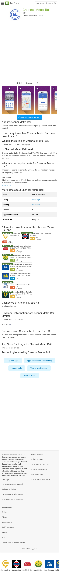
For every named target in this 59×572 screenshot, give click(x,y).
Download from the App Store (30, 117)
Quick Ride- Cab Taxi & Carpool (20, 255)
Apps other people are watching (39, 361)
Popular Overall (29, 376)
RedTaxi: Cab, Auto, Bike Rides (20, 246)
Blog (3, 537)
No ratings (36, 200)
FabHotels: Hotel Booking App (20, 274)
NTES (12, 283)
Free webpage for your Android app (13, 542)
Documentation (7, 522)
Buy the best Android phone (40, 479)
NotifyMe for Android (9, 489)
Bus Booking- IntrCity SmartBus (21, 264)
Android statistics (37, 459)
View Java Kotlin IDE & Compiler (13, 499)
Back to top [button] (53, 552)
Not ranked (36, 205)
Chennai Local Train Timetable (40, 234)
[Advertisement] (29, 51)
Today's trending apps (38, 368)
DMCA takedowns (8, 527)
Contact (4, 512)
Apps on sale (17, 368)
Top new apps (13, 361)
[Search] (55, 3)
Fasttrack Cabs (15, 234)
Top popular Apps (37, 474)
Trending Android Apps (39, 469)
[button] (29, 324)
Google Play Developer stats (40, 464)
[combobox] (44, 3)
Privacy (4, 517)
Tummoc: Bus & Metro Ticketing (21, 292)
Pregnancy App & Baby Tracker (12, 494)
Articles (4, 532)
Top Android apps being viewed (12, 484)
